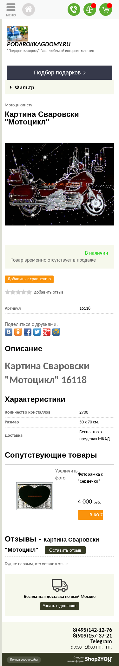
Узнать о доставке (59, 606)
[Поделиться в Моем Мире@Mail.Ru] (56, 332)
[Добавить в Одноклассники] (18, 332)
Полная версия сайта (24, 660)
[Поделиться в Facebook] (27, 332)
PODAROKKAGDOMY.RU (38, 44)
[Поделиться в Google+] (46, 332)
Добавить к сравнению (29, 279)
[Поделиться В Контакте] (8, 332)
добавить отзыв (48, 292)
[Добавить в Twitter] (37, 332)
